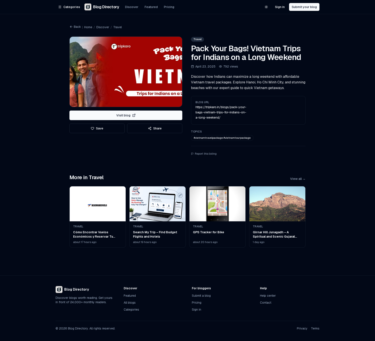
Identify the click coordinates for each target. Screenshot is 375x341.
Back (77, 27)
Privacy (302, 328)
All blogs (130, 303)
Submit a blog (201, 296)
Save (99, 128)
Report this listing (206, 154)
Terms (315, 328)
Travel (117, 27)
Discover (131, 7)
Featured (151, 7)
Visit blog (123, 115)
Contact (265, 303)
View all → (298, 179)
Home (88, 27)
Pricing (169, 7)
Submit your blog (304, 7)
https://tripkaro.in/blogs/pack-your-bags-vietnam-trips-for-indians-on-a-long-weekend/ (221, 112)
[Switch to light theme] (266, 7)
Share (157, 128)
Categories (131, 309)
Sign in (280, 7)
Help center (268, 296)
